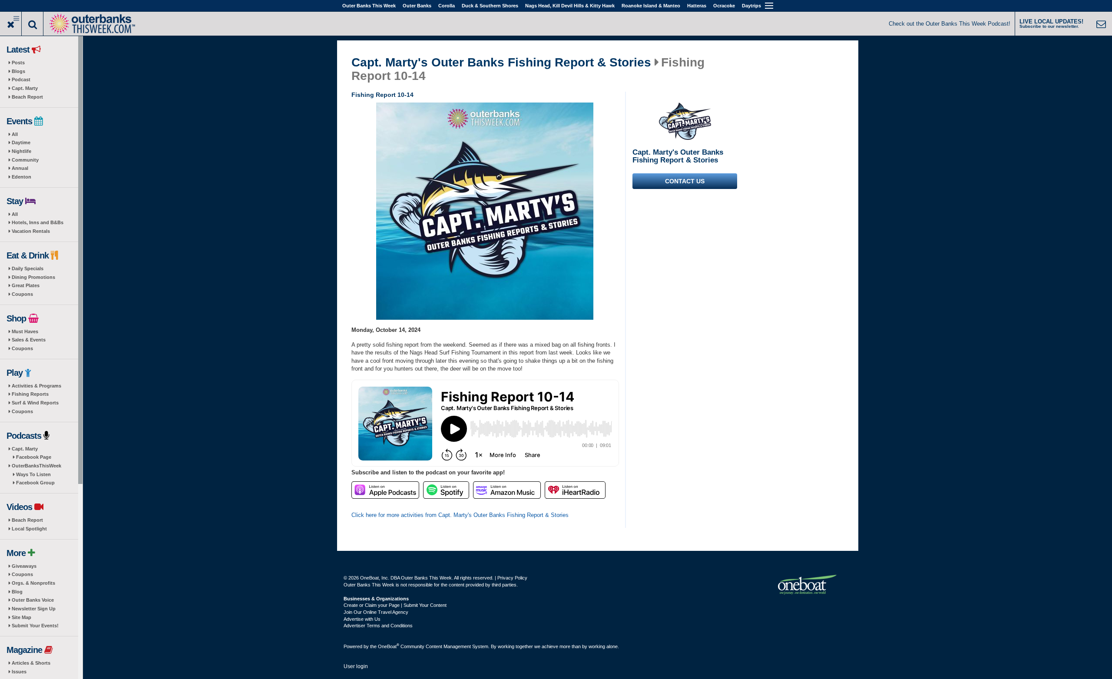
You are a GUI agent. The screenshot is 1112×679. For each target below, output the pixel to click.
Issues (19, 671)
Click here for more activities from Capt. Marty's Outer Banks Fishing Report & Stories (460, 515)
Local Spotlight (29, 528)
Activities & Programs (36, 385)
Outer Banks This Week (369, 5)
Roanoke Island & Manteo (651, 5)
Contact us (685, 181)
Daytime (21, 142)
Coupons (22, 294)
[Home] (92, 22)
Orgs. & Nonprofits (33, 583)
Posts (18, 62)
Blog (17, 591)
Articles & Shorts (31, 663)
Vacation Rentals (31, 231)
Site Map (21, 617)
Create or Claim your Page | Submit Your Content (395, 605)
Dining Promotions (33, 277)
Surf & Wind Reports (35, 402)
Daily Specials (27, 268)
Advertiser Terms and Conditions (378, 625)
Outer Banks (417, 5)
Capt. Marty (25, 88)
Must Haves (25, 331)
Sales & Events (29, 339)
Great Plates (26, 285)
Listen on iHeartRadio (575, 490)
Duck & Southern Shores (490, 5)
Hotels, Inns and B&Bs (37, 222)
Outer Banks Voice (33, 600)
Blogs (18, 71)
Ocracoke (724, 5)
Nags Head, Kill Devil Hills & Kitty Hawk (570, 5)
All (15, 134)
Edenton (21, 176)
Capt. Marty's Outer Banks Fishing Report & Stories (501, 62)
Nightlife (21, 151)
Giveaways (24, 566)
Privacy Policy (512, 577)
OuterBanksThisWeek (36, 465)
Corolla (446, 5)
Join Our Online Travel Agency (376, 612)
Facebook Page (33, 457)
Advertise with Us (362, 619)
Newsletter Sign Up (34, 608)
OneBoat (388, 646)
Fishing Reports (30, 394)
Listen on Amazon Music (507, 490)
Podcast (21, 79)
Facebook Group (35, 482)
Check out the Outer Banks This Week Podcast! (949, 23)
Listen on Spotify (446, 490)
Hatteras (696, 5)
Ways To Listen (33, 474)
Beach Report (27, 96)
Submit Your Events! (35, 625)
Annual (20, 168)
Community (25, 159)
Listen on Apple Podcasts (385, 490)
